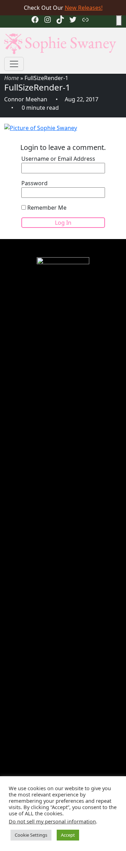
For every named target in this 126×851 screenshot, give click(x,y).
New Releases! (84, 8)
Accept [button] (68, 835)
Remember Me (46, 207)
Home (11, 78)
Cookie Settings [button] (31, 835)
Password (34, 183)
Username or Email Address (58, 159)
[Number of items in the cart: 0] (119, 20)
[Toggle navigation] (14, 64)
